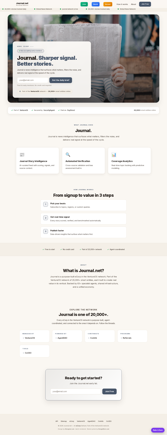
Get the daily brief (60, 80)
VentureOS (24, 110)
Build (95, 4)
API (57, 421)
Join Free (145, 4)
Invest (108, 4)
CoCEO (28, 353)
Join (84, 4)
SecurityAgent (49, 110)
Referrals (127, 338)
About (133, 4)
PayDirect (71, 110)
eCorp (71, 421)
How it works (122, 4)
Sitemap (64, 421)
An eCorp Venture (22, 5)
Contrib (93, 338)
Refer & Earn (158, 430)
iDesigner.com (69, 429)
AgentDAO (62, 338)
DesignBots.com (103, 429)
